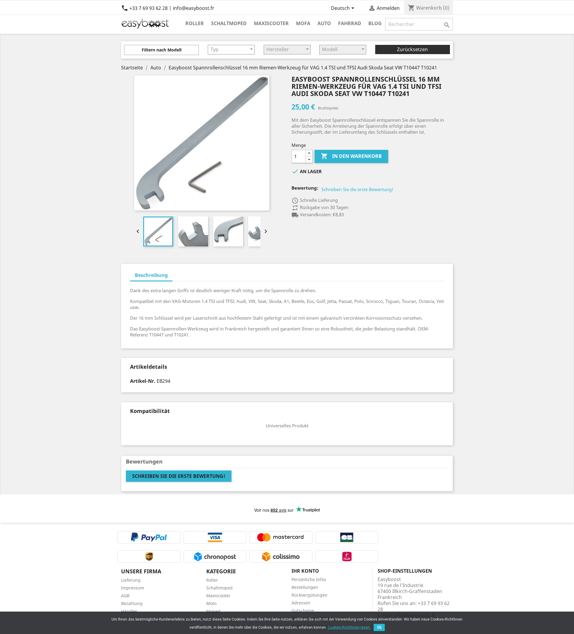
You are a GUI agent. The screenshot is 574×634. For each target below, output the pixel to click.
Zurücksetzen (412, 49)
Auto (324, 23)
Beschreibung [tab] (151, 275)
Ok (379, 627)
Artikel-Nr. (142, 381)
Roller (194, 23)
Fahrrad (349, 23)
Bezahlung (132, 603)
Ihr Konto (305, 571)
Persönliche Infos (308, 579)
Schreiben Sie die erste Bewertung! (357, 189)
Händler (129, 611)
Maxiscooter (271, 23)
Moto (211, 603)
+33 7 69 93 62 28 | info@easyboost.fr (167, 8)
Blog (375, 23)
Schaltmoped (229, 23)
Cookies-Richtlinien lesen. (349, 627)
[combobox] (231, 49)
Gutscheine (302, 610)
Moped (213, 611)
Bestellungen (304, 587)
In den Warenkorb (351, 156)
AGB (125, 595)
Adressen (300, 603)
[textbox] (231, 49)
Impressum (132, 588)
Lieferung (131, 580)
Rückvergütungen (309, 595)
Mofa (303, 23)
